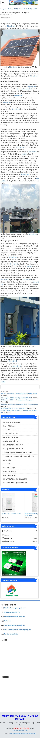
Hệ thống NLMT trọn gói (10, 433)
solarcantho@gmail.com (20, 730)
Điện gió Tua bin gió (9, 468)
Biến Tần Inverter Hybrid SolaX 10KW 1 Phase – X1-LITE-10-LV (19, 514)
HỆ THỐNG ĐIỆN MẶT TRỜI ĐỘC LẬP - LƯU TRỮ (17, 452)
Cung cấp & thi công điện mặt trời (14, 625)
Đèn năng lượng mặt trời (10, 441)
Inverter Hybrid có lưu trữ (10, 430)
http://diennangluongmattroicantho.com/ (23, 733)
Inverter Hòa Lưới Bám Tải (11, 437)
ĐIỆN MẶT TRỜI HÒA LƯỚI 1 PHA (13, 445)
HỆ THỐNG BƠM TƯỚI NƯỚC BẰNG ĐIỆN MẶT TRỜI (18, 456)
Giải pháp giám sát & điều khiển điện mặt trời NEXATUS (15, 398)
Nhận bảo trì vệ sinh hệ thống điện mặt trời (17, 630)
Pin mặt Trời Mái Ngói (9, 471)
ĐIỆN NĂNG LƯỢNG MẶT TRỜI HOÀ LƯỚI (15, 483)
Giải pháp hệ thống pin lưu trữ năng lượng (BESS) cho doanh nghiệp (19, 404)
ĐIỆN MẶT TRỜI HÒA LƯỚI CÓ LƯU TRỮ (15, 479)
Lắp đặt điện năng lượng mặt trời (14, 608)
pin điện (24, 154)
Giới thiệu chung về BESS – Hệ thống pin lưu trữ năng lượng (16, 400)
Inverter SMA (7, 460)
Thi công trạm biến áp (11, 634)
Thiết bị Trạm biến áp (9, 475)
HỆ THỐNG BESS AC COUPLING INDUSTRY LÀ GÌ (14, 408)
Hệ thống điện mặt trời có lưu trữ (14, 616)
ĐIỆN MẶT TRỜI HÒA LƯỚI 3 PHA (13, 449)
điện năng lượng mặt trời (24, 89)
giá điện (29, 266)
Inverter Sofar (7, 464)
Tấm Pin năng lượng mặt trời (11, 422)
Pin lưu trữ (7, 621)
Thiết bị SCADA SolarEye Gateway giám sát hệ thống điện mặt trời (18, 394)
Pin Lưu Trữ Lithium (9, 426)
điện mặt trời (11, 26)
